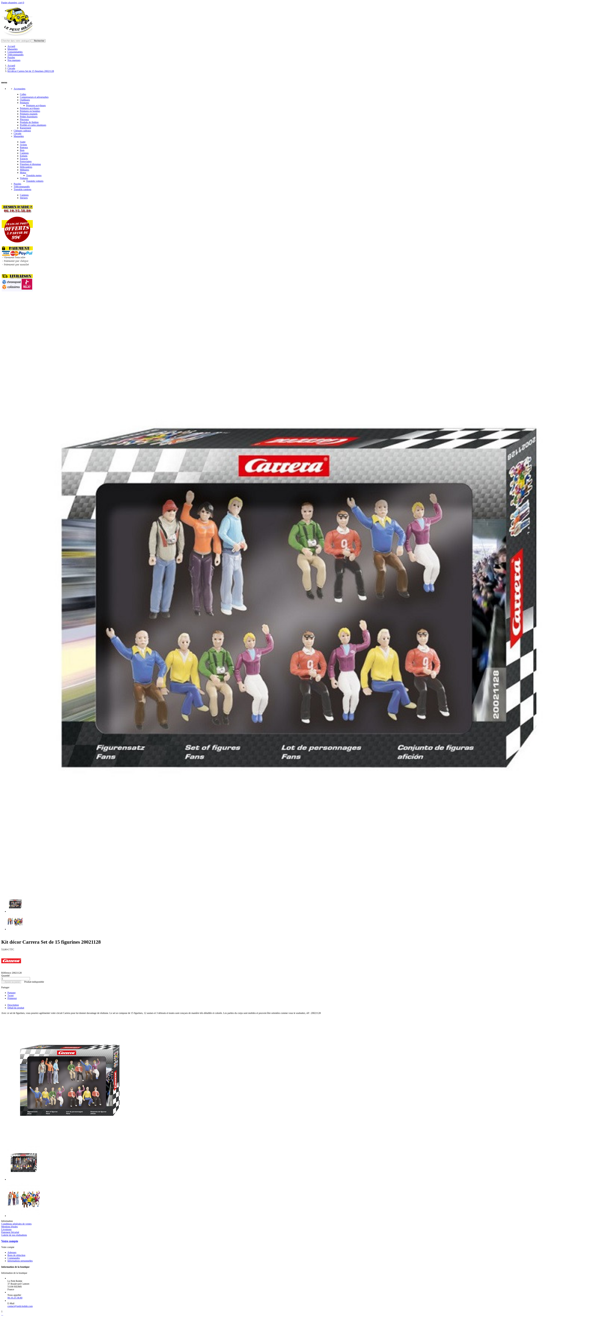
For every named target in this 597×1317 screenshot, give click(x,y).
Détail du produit (15, 1007)
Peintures (24, 102)
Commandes (13, 1258)
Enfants (23, 156)
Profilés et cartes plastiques (33, 125)
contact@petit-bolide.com (20, 1306)
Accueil (11, 46)
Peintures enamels (28, 114)
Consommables (15, 52)
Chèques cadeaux (22, 130)
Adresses (11, 1252)
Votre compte (9, 1241)
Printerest (12, 998)
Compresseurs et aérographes (34, 97)
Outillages (25, 100)
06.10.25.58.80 (14, 1297)
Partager (11, 992)
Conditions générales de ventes (16, 1223)
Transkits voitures (34, 181)
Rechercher (38, 41)
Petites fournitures (28, 116)
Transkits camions (22, 189)
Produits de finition (29, 122)
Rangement (25, 128)
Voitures (24, 178)
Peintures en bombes (30, 111)
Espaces (24, 158)
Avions (23, 144)
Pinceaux (24, 119)
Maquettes (12, 49)
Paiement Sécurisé (10, 1232)
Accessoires (19, 88)
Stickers (24, 197)
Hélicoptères (26, 167)
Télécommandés (15, 54)
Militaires (24, 169)
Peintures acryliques (36, 105)
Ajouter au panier (11, 982)
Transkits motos (34, 175)
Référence (6, 972)
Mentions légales (9, 1226)
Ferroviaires (26, 161)
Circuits (17, 133)
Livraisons (6, 1229)
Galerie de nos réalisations (14, 1235)
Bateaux (24, 147)
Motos (23, 172)
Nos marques (13, 60)
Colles (23, 94)
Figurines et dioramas (30, 164)
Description (13, 1005)
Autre (22, 142)
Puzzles (11, 57)
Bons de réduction (16, 1255)
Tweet (10, 995)
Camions (24, 153)
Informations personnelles (20, 1260)
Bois (22, 150)
